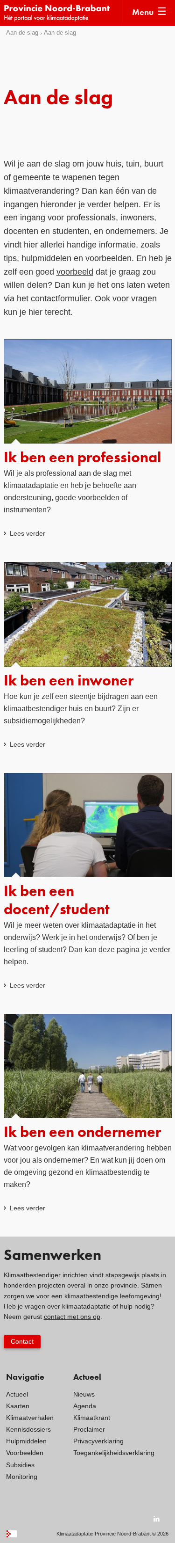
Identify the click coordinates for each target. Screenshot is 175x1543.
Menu (143, 12)
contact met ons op (72, 1316)
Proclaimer (89, 1429)
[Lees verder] (88, 439)
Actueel (17, 1394)
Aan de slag (22, 32)
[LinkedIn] (156, 1518)
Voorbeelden (24, 1452)
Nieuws (84, 1394)
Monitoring (21, 1476)
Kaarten (17, 1406)
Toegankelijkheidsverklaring (113, 1452)
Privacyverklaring (98, 1441)
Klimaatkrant (91, 1417)
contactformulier (60, 298)
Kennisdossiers (28, 1429)
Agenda (84, 1406)
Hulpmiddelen (26, 1441)
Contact (22, 1341)
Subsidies (20, 1465)
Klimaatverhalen (30, 1417)
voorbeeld (74, 272)
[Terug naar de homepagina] (62, 12)
